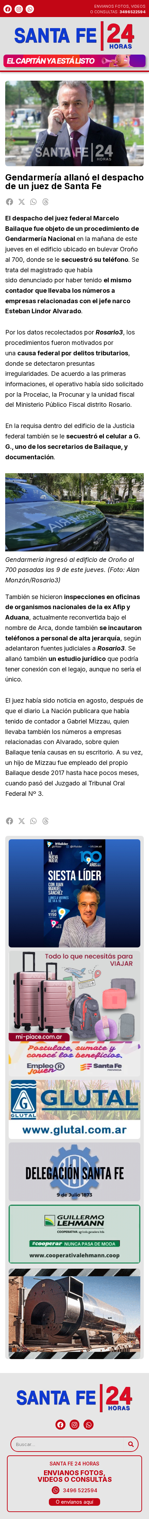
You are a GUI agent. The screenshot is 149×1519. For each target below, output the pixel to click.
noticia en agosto (81, 700)
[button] (9, 201)
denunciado (36, 280)
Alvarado (69, 741)
